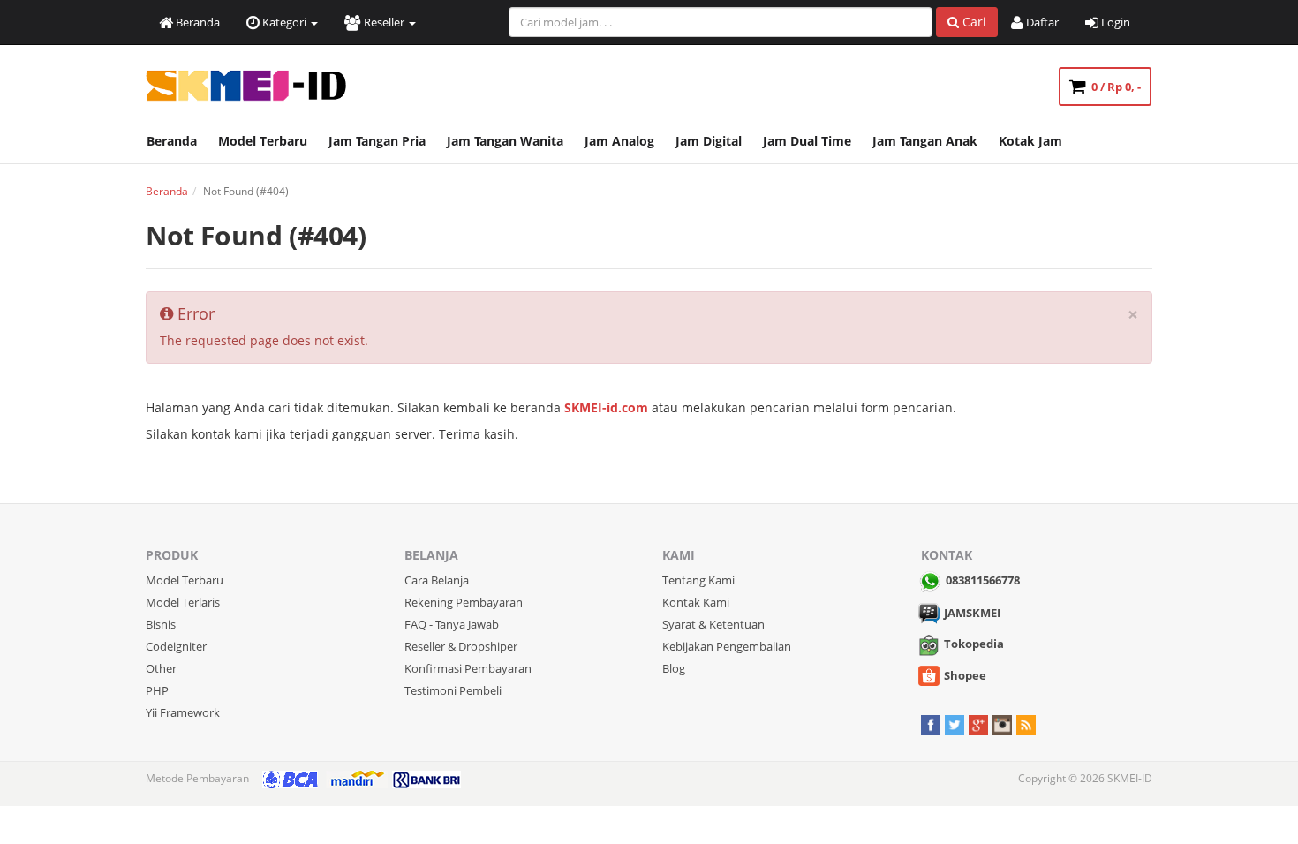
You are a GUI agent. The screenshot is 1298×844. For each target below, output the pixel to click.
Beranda (196, 22)
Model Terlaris (183, 602)
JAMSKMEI (972, 613)
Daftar (1041, 22)
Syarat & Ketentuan (713, 624)
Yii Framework (183, 712)
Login (1114, 22)
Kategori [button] (284, 22)
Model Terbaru (262, 140)
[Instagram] (1002, 723)
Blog (673, 668)
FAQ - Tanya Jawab (451, 624)
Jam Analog (619, 140)
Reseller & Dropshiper (460, 646)
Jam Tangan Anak (924, 140)
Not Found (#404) (256, 235)
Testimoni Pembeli (453, 690)
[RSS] (1026, 723)
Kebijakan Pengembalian (726, 646)
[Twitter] (954, 723)
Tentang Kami (698, 580)
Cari (972, 21)
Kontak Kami (695, 602)
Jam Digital (708, 140)
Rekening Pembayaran (463, 602)
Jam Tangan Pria (377, 140)
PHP (157, 690)
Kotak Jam (1030, 140)
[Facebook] (930, 723)
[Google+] (978, 723)
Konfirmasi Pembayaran (468, 668)
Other (161, 668)
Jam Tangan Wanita (505, 140)
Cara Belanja (436, 580)
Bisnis (161, 624)
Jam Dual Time (807, 140)
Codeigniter (176, 646)
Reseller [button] (384, 22)
